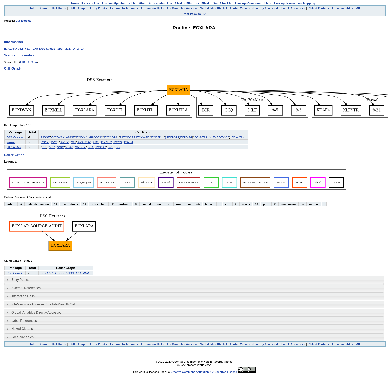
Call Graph (59, 8)
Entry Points (98, 8)
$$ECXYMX (141, 137)
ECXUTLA (238, 137)
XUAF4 (128, 142)
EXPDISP (186, 137)
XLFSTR (106, 142)
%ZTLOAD (84, 142)
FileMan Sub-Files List (216, 3)
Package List (90, 3)
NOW (60, 147)
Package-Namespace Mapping (294, 3)
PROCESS (96, 137)
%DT (52, 147)
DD (44, 147)
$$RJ (96, 142)
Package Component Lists (253, 3)
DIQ (110, 147)
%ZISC (64, 142)
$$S (73, 142)
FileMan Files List (187, 3)
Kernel (11, 142)
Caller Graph (78, 8)
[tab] (194, 280)
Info (33, 8)
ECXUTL (156, 137)
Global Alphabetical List (155, 3)
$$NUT (45, 137)
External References (124, 8)
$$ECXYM (126, 137)
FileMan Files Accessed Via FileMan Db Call (197, 8)
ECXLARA (110, 137)
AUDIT (70, 137)
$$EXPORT (172, 137)
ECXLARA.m (28, 62)
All (358, 8)
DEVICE (224, 137)
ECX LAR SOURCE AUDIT (57, 273)
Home (75, 3)
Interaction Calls (152, 8)
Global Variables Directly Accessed (254, 8)
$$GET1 (100, 147)
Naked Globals (319, 8)
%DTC (69, 147)
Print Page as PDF (195, 13)
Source (43, 8)
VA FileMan (14, 147)
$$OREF (80, 147)
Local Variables (342, 8)
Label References (293, 8)
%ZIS (54, 142)
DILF (91, 147)
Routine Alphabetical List (119, 3)
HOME (45, 142)
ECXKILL (82, 137)
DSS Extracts (23, 21)
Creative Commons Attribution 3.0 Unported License (204, 371)
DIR (118, 147)
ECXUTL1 (200, 137)
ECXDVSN (57, 137)
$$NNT (117, 142)
